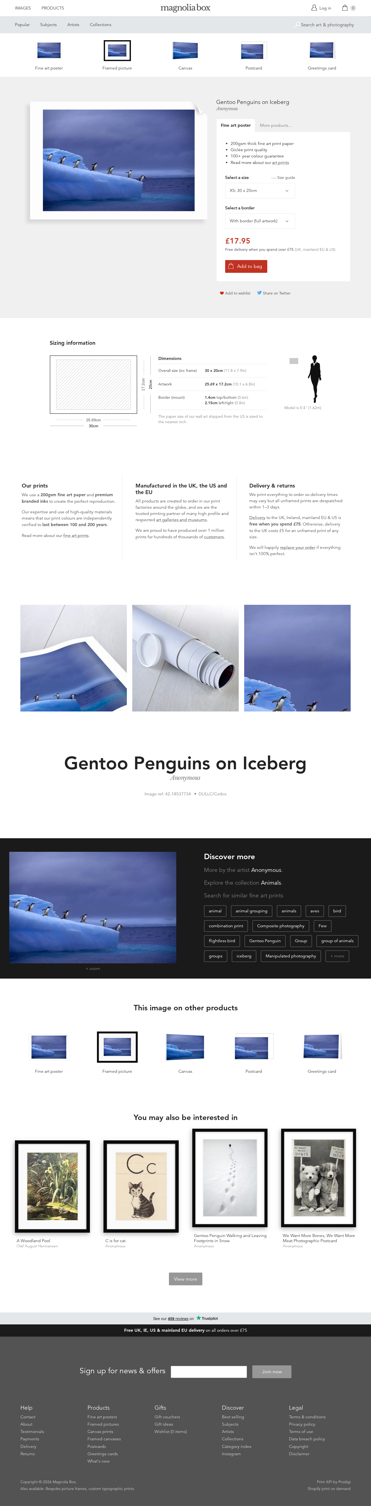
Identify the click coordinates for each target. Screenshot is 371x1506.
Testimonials (32, 1431)
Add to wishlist (237, 293)
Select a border (239, 208)
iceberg (244, 956)
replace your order (297, 547)
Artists (73, 24)
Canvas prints (100, 1431)
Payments (29, 1439)
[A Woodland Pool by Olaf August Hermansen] (52, 1187)
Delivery (257, 517)
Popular (22, 24)
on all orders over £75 (185, 1330)
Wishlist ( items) (171, 1431)
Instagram (231, 1454)
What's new (98, 1461)
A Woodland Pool (33, 1241)
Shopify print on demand (329, 1488)
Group (301, 941)
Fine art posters (102, 1417)
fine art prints (76, 535)
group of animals (337, 941)
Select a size (260, 177)
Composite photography (280, 926)
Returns (27, 1454)
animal (215, 911)
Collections (100, 24)
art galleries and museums (181, 520)
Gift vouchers (167, 1417)
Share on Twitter (277, 293)
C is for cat (115, 1241)
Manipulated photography (291, 956)
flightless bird (222, 941)
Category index (236, 1446)
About (26, 1424)
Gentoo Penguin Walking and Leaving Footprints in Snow (230, 1238)
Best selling (233, 1417)
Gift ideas (164, 1424)
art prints (280, 162)
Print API (324, 1481)
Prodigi (344, 1481)
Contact (27, 1417)
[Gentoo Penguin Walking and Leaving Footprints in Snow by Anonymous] (230, 1179)
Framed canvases (104, 1439)
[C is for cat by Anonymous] (141, 1187)
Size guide (286, 177)
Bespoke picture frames (66, 1488)
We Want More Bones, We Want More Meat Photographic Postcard (319, 1238)
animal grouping (252, 911)
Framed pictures (103, 1424)
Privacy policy (302, 1424)
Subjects (48, 24)
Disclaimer (299, 1454)
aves (314, 911)
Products (53, 8)
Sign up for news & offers (122, 1370)
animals (289, 911)
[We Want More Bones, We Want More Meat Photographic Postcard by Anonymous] (318, 1179)
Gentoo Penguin (265, 941)
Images (23, 8)
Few (323, 926)
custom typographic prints (111, 1488)
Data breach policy (307, 1439)
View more (185, 1279)
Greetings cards (102, 1454)
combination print (226, 926)
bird (337, 911)
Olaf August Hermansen (37, 1246)
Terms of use (301, 1431)
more (339, 956)
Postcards (96, 1446)
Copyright (298, 1446)
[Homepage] (185, 9)
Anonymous (227, 108)
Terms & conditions (307, 1417)
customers (214, 537)
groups (215, 956)
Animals (271, 882)
